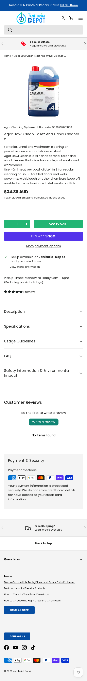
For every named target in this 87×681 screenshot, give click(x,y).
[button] (71, 18)
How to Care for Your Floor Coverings (26, 594)
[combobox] (43, 30)
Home (7, 55)
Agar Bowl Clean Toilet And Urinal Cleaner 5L (40, 55)
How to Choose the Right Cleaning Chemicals (32, 600)
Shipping (27, 198)
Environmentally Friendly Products (25, 588)
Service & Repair (19, 609)
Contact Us (17, 636)
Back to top (43, 543)
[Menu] (80, 18)
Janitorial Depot (22, 671)
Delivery (68, 5)
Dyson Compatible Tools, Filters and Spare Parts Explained (39, 582)
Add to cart (58, 224)
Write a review (43, 422)
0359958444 (14, 5)
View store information (25, 267)
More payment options (43, 246)
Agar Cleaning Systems (19, 127)
